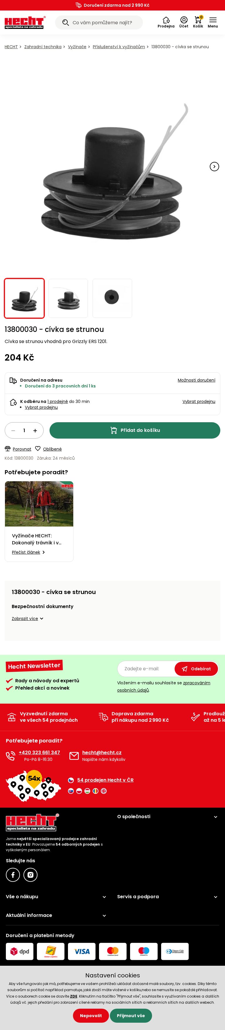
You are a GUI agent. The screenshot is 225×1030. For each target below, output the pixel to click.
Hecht (11, 47)
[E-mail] (74, 756)
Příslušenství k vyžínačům (119, 47)
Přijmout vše (131, 1016)
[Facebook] (13, 875)
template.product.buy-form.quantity (24, 430)
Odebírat (201, 669)
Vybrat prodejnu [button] (199, 401)
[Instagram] (30, 875)
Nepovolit (91, 1016)
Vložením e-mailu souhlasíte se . (163, 686)
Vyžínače (77, 47)
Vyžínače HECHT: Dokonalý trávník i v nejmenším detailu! (35, 539)
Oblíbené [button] (52, 449)
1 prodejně (57, 401)
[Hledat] (65, 23)
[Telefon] (10, 756)
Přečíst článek (26, 552)
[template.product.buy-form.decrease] (13, 431)
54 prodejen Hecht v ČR (105, 780)
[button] (166, 22)
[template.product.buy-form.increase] (35, 431)
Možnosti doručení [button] (196, 380)
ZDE (73, 996)
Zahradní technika (43, 47)
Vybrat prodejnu (41, 407)
